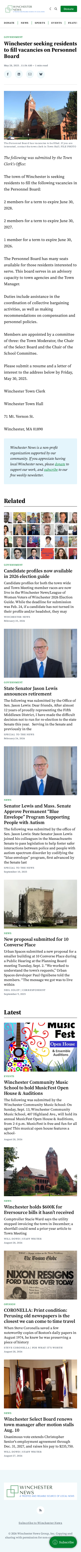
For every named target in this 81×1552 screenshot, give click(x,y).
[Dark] (51, 9)
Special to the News (19, 734)
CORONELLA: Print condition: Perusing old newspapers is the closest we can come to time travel (39, 1315)
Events (56, 22)
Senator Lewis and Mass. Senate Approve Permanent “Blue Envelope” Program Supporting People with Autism (37, 814)
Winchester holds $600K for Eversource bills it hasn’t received (39, 1209)
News (25, 22)
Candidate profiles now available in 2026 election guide (38, 573)
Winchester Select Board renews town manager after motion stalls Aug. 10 (39, 1424)
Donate (69, 9)
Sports (40, 22)
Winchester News (17, 617)
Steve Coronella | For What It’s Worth (33, 1347)
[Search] (55, 8)
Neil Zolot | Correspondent (25, 990)
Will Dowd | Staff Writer (23, 1238)
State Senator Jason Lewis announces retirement (31, 691)
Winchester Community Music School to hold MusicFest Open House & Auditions (36, 1087)
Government (13, 37)
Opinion (10, 1304)
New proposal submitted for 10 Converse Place (36, 942)
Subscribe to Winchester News (40, 1523)
